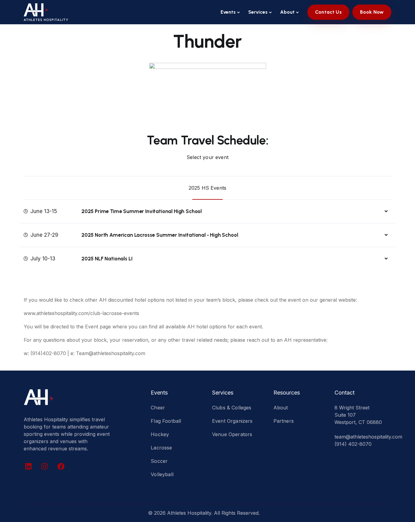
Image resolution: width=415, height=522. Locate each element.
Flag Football (166, 421)
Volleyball (162, 474)
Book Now (372, 12)
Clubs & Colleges (232, 408)
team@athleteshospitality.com (368, 437)
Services (258, 12)
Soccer (159, 461)
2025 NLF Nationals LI (106, 259)
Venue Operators (232, 434)
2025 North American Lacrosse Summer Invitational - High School (159, 235)
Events (228, 12)
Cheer (158, 408)
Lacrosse (161, 448)
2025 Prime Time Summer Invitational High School (141, 211)
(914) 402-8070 (353, 444)
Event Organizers (232, 421)
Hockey (160, 434)
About (287, 12)
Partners (283, 421)
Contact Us (328, 12)
